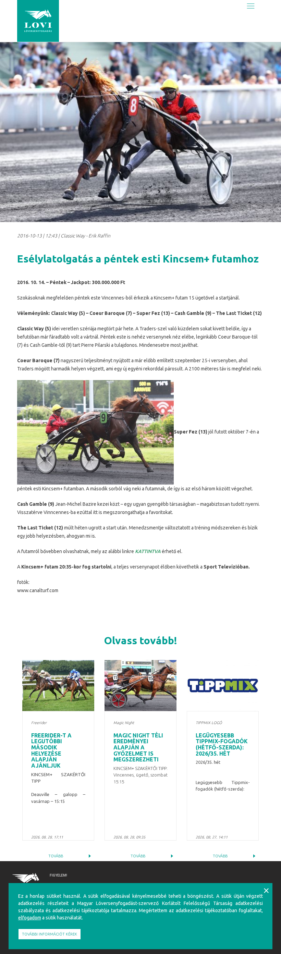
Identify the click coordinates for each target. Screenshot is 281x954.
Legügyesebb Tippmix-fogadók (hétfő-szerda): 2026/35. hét (222, 744)
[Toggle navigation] (250, 6)
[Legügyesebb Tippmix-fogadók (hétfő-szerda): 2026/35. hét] (223, 685)
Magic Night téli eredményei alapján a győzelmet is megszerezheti (138, 747)
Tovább (55, 856)
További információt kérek (49, 934)
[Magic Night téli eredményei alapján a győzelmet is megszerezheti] (140, 685)
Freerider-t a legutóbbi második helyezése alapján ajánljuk (51, 750)
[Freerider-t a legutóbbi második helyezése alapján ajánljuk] (58, 685)
